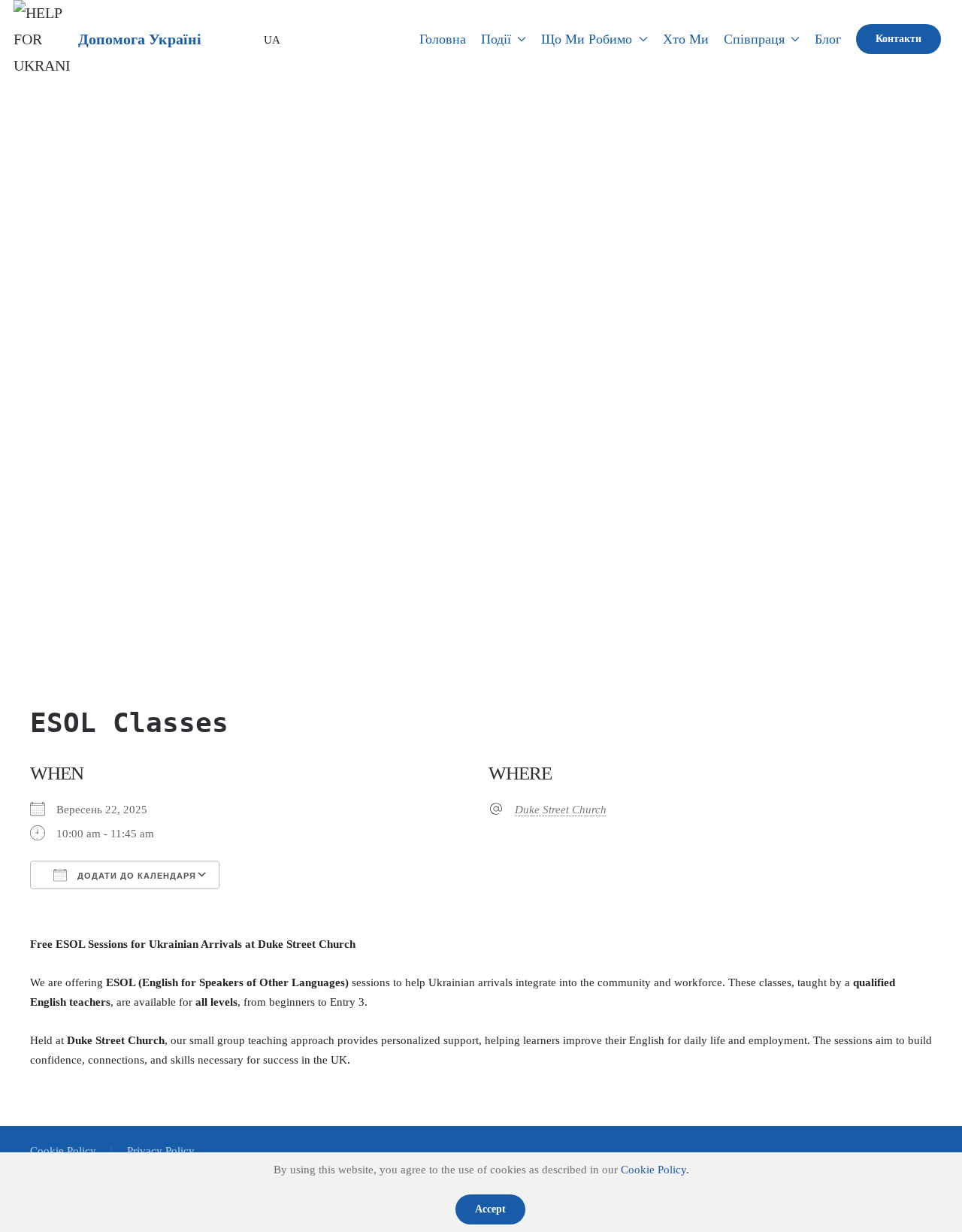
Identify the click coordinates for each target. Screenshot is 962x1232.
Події (496, 39)
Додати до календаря (135, 875)
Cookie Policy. (655, 1170)
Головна (442, 39)
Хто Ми (686, 39)
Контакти (898, 38)
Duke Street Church (561, 810)
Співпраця (754, 39)
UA (267, 40)
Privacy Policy (161, 1151)
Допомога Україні (139, 39)
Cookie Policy (63, 1151)
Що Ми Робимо (586, 39)
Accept (490, 1209)
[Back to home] (42, 39)
